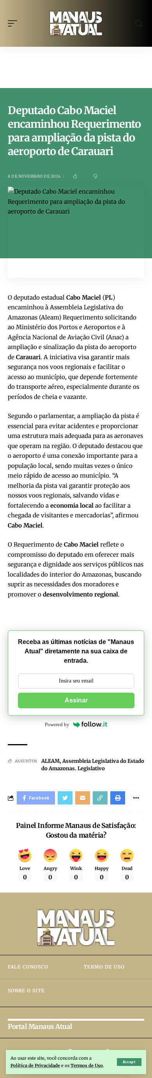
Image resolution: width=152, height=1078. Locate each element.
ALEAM (50, 761)
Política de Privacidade (35, 1065)
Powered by (57, 724)
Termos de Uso (87, 1065)
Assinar (76, 700)
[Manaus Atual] (76, 23)
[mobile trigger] (14, 23)
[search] (138, 24)
